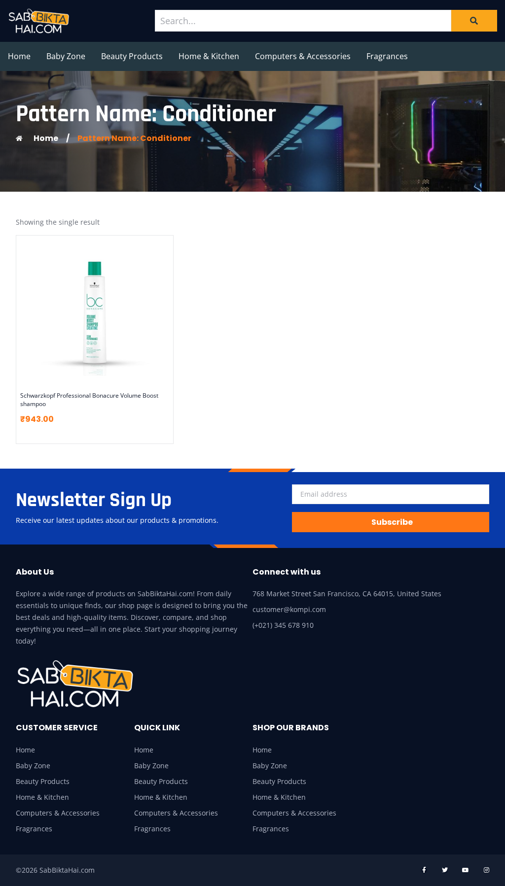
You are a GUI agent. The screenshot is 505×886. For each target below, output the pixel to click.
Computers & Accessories (303, 56)
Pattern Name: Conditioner (134, 138)
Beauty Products (132, 56)
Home (19, 56)
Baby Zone (65, 56)
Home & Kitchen (209, 56)
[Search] (474, 21)
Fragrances (387, 56)
